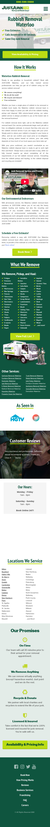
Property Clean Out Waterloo (12, 394)
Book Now (24, 252)
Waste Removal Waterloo (34, 378)
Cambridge (6, 585)
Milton (4, 569)
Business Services (25, 790)
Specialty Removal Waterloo (35, 389)
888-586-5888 (25, 1)
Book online (9, 245)
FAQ (25, 800)
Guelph (4, 582)
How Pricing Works (25, 780)
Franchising (25, 795)
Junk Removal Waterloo (10, 383)
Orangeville (6, 587)
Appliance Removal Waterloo (36, 386)
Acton (4, 580)
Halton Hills (6, 574)
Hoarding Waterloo (8, 391)
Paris (3, 600)
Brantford (5, 572)
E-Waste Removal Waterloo (11, 386)
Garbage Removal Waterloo (11, 376)
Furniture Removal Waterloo (11, 378)
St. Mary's (5, 577)
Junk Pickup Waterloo (33, 381)
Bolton (4, 590)
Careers (25, 805)
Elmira (4, 595)
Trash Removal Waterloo (34, 376)
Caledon (5, 593)
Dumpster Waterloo (8, 381)
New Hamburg (7, 598)
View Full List (24, 336)
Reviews (25, 785)
